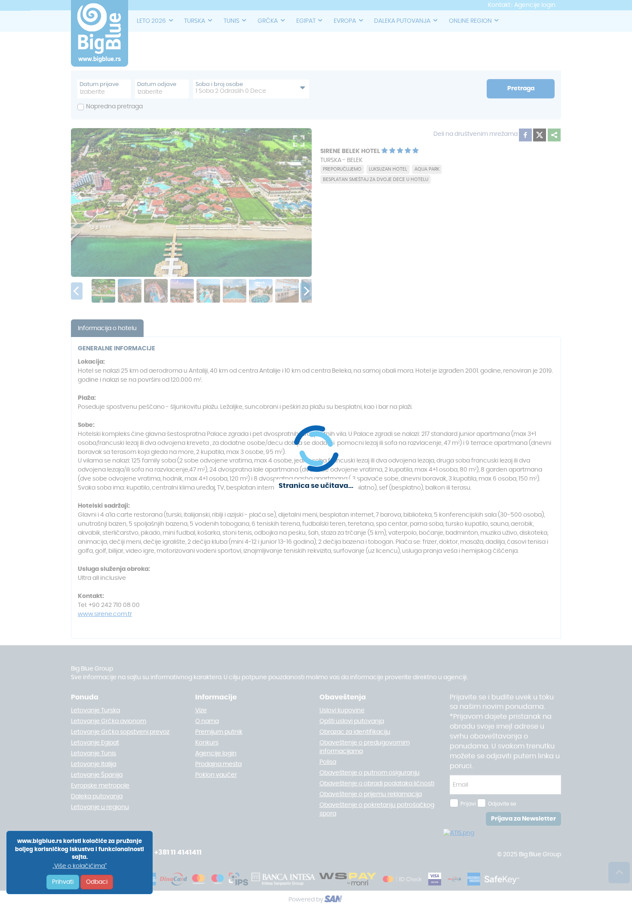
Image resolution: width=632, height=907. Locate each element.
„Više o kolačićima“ (79, 866)
